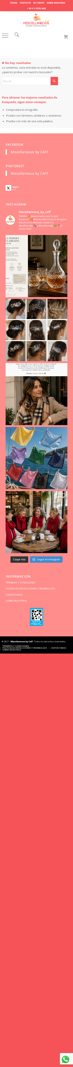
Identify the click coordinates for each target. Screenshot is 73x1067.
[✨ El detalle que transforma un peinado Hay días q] (37, 330)
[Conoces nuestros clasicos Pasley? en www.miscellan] (37, 458)
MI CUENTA (39, 2)
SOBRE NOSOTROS (56, 2)
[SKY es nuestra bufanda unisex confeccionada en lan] (37, 522)
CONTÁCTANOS (14, 594)
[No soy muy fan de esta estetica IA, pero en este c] (37, 266)
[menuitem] (14, 3)
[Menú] (5, 39)
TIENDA (14, 2)
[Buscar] (17, 35)
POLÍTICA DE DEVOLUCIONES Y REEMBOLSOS (30, 588)
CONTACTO (25, 2)
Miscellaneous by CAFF (29, 151)
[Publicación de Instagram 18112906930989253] (37, 394)
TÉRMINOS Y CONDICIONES (21, 582)
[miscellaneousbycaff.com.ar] (36, 20)
